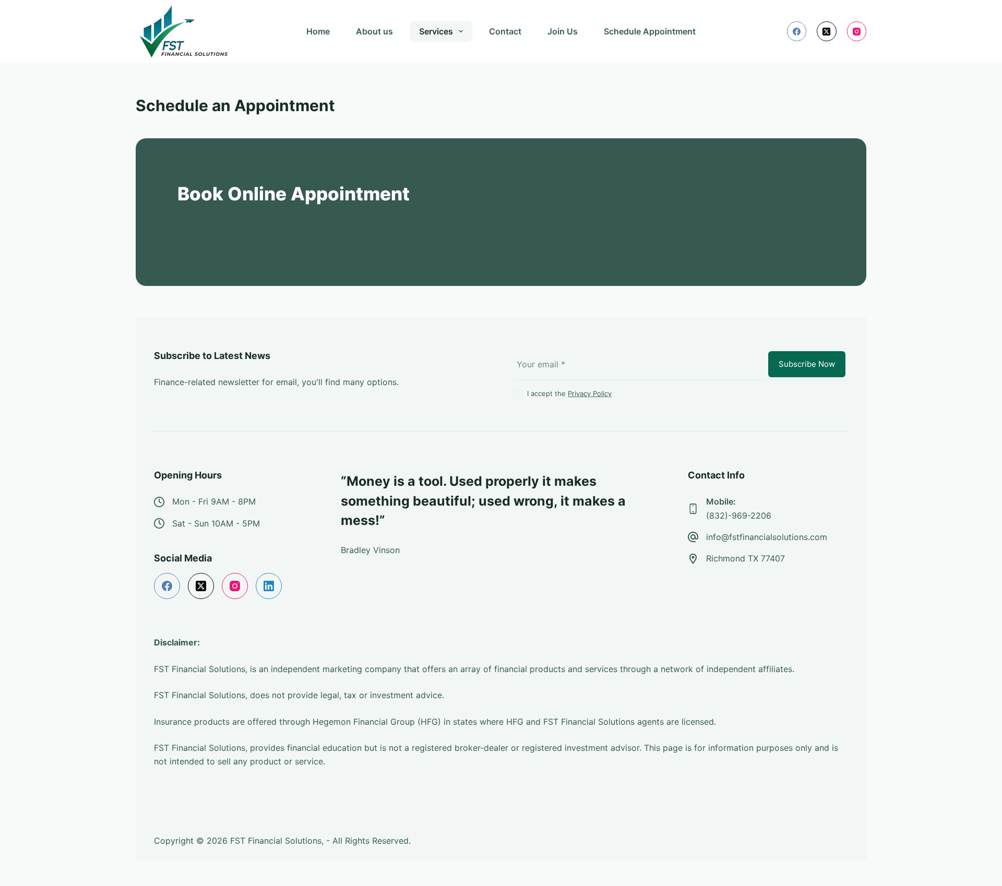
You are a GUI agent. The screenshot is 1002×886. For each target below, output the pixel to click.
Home (318, 31)
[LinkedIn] (269, 599)
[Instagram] (857, 31)
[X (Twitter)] (827, 31)
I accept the (569, 406)
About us (374, 31)
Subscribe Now (807, 376)
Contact (505, 31)
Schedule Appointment (650, 31)
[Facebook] (797, 31)
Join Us (562, 31)
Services (436, 31)
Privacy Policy (590, 406)
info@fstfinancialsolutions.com (766, 549)
